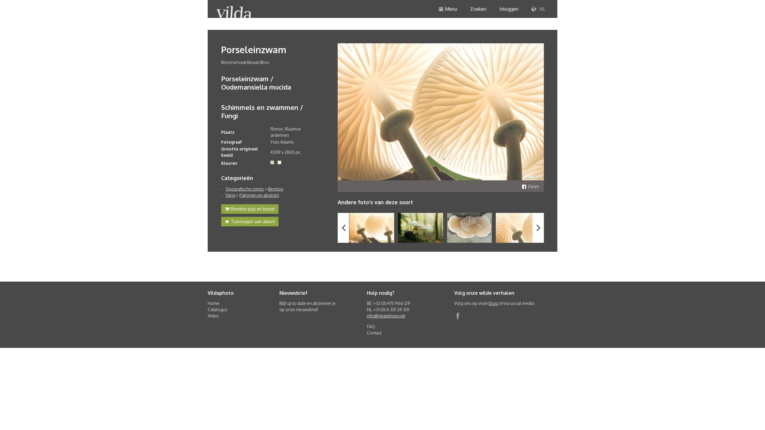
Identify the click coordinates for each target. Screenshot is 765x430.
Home (213, 303)
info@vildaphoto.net (386, 315)
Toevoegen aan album (253, 221)
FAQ (371, 326)
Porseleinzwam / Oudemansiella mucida (256, 82)
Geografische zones (245, 188)
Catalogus (217, 309)
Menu (451, 9)
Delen (533, 186)
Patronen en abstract (259, 195)
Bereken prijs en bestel (253, 208)
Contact (374, 332)
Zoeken (478, 9)
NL (541, 9)
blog (493, 303)
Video (213, 315)
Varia (230, 195)
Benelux (275, 188)
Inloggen (508, 9)
